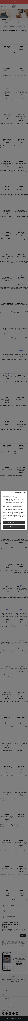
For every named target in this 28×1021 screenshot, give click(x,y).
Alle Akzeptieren (14, 527)
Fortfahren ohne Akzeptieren (20, 492)
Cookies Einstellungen (14, 522)
